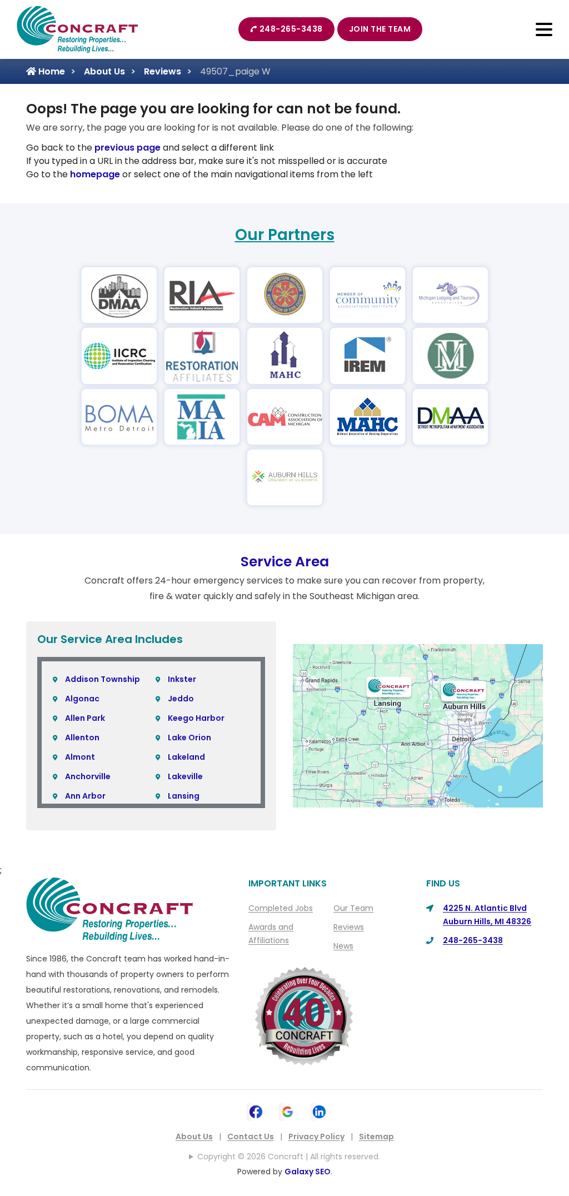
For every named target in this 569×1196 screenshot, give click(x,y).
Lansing (183, 795)
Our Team (353, 908)
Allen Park (85, 718)
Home (50, 71)
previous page (127, 147)
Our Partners (285, 235)
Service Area (285, 561)
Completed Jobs (280, 908)
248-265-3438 (291, 28)
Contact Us (250, 1136)
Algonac (82, 698)
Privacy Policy (316, 1136)
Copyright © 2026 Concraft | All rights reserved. (288, 1156)
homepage (95, 174)
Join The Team (380, 28)
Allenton (82, 737)
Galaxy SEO (307, 1171)
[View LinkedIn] (319, 1111)
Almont (80, 757)
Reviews (162, 71)
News (343, 945)
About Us (104, 71)
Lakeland (186, 757)
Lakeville (185, 776)
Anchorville (88, 776)
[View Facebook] (256, 1111)
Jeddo (181, 698)
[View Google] (287, 1111)
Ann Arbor (85, 795)
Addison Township (102, 679)
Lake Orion (189, 737)
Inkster (182, 679)
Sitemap (376, 1136)
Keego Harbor (196, 718)
